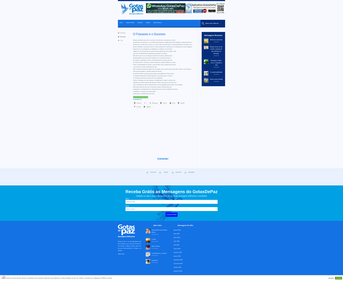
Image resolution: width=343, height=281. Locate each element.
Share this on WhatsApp (141, 97)
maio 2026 (177, 241)
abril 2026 (176, 245)
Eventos (140, 22)
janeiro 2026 (177, 256)
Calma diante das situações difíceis (159, 231)
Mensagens (123, 36)
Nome (127, 206)
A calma (154, 239)
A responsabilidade (216, 72)
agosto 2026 (177, 230)
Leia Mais (331, 278)
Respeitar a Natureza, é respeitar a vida (216, 63)
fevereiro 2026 (178, 252)
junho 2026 (177, 237)
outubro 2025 (177, 267)
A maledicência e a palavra (159, 253)
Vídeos (148, 22)
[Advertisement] (163, 135)
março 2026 (177, 248)
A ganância (155, 260)
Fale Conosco (157, 22)
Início (121, 22)
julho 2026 (177, 233)
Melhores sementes (216, 40)
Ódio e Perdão (156, 246)
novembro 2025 (178, 263)
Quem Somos (130, 22)
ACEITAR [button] (338, 278)
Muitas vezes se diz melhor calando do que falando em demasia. (216, 50)
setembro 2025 (178, 271)
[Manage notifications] (4, 277)
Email (127, 198)
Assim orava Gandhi (216, 79)
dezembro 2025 (178, 259)
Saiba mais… (121, 254)
